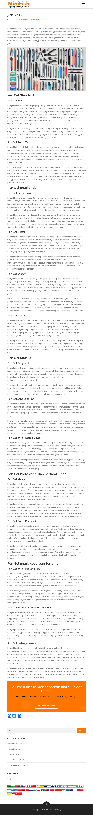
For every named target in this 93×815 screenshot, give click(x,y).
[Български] (13, 786)
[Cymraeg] (27, 786)
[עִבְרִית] (60, 786)
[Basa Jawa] (9, 790)
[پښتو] (42, 790)
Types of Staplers (13, 754)
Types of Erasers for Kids (16, 760)
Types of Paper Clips (14, 744)
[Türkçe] (82, 790)
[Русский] (53, 790)
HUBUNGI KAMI (46, 705)
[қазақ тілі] (13, 790)
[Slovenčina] (56, 790)
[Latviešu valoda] (24, 790)
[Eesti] (45, 786)
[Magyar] (71, 786)
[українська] (9, 793)
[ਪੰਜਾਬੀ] (34, 790)
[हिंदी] (63, 786)
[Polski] (38, 790)
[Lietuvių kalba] (20, 790)
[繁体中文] (20, 793)
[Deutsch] (34, 786)
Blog (9, 778)
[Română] (49, 790)
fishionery (34, 19)
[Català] (20, 786)
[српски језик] (63, 790)
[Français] (56, 786)
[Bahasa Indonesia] (74, 786)
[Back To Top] (47, 804)
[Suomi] (53, 786)
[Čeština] (24, 786)
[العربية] (9, 786)
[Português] (45, 790)
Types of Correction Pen (16, 765)
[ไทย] (74, 790)
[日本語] (82, 786)
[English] (13, 793)
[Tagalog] (78, 790)
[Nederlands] (31, 790)
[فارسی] (49, 786)
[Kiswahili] (71, 790)
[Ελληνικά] (38, 786)
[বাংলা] (16, 786)
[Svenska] (67, 790)
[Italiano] (78, 786)
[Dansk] (31, 786)
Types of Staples (13, 749)
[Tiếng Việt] (16, 793)
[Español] (42, 786)
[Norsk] (27, 790)
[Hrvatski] (67, 786)
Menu (84, 4)
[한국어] (16, 790)
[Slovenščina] (60, 790)
